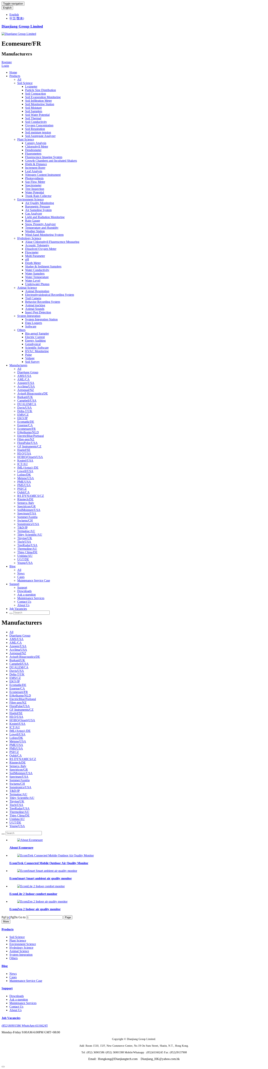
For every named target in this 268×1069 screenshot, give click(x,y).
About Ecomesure (21, 847)
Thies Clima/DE (27, 552)
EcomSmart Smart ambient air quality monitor (40, 878)
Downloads (24, 591)
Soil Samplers (33, 111)
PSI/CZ (22, 488)
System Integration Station (41, 319)
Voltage (30, 358)
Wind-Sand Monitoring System (44, 234)
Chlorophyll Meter (36, 146)
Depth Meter (33, 263)
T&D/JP (22, 527)
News (21, 573)
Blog (12, 566)
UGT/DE (23, 559)
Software (30, 326)
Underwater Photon (37, 284)
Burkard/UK (25, 397)
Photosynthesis (34, 178)
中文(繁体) (16, 18)
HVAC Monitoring (37, 351)
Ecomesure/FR (26, 428)
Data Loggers (33, 323)
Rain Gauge (32, 220)
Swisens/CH (25, 520)
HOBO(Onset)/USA (30, 457)
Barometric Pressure (37, 206)
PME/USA (24, 481)
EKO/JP (22, 418)
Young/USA (25, 562)
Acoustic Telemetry (37, 245)
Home (13, 72)
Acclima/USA (26, 386)
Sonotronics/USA (28, 524)
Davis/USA (24, 407)
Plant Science (25, 139)
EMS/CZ (23, 414)
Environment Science (30, 199)
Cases (21, 577)
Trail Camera (33, 298)
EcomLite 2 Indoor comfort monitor (33, 894)
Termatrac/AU (26, 531)
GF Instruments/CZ (29, 446)
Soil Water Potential (37, 114)
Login (5, 65)
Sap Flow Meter (35, 181)
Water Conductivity (37, 270)
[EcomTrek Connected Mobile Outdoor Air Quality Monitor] (55, 855)
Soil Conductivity (36, 121)
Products (14, 76)
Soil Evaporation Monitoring (43, 97)
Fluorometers (33, 153)
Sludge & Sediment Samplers (43, 266)
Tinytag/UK (24, 538)
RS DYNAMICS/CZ (30, 495)
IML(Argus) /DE (27, 467)
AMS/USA (24, 376)
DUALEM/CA (26, 404)
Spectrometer (33, 185)
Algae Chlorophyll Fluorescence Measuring (52, 241)
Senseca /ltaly (25, 503)
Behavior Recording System (42, 301)
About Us (23, 605)
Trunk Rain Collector (38, 196)
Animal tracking (35, 305)
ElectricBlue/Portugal (30, 435)
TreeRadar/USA (27, 545)
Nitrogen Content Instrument (43, 174)
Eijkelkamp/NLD (28, 432)
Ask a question (26, 594)
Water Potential (34, 192)
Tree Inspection (34, 189)
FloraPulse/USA (27, 443)
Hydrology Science (29, 238)
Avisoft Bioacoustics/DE (32, 393)
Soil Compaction (35, 93)
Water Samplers (35, 273)
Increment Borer (35, 167)
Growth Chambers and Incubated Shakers (51, 160)
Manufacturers (18, 365)
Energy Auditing (35, 340)
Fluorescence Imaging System (43, 157)
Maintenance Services (30, 598)
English (7, 7)
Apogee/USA (25, 383)
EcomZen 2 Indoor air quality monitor (35, 909)
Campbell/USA (26, 400)
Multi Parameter (35, 256)
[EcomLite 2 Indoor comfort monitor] (41, 886)
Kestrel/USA (25, 460)
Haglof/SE (23, 450)
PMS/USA (24, 485)
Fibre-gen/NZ (25, 439)
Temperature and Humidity (41, 227)
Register (7, 62)
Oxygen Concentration (39, 125)
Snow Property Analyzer (40, 224)
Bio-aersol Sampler (37, 333)
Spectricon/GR (26, 506)
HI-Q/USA (24, 453)
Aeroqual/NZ (25, 390)
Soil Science (25, 83)
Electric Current (35, 337)
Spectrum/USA (26, 513)
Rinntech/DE (25, 499)
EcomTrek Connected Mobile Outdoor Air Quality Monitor (48, 863)
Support (14, 584)
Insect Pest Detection (38, 312)
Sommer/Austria (27, 517)
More (6, 921)
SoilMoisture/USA (28, 510)
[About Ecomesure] (30, 840)
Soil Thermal (33, 118)
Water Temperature (37, 277)
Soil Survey (32, 361)
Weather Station (35, 231)
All (19, 79)
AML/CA (23, 379)
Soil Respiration (35, 129)
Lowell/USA (25, 471)
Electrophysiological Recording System (49, 294)
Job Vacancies (18, 608)
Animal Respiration (37, 291)
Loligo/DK (24, 474)
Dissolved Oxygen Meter (40, 248)
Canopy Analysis (35, 143)
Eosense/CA (25, 425)
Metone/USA (25, 478)
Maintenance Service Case (33, 580)
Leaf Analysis (33, 171)
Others (21, 330)
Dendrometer (33, 150)
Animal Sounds (34, 308)
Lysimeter (31, 86)
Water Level (32, 280)
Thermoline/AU (27, 548)
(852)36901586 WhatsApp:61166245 (25, 1025)
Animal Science (27, 287)
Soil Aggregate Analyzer (40, 136)
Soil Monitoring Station (39, 104)
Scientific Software (37, 347)
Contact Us (24, 601)
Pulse (28, 354)
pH (27, 259)
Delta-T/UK (24, 411)
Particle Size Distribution (40, 90)
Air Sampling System (38, 210)
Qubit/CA (23, 492)
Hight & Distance (36, 164)
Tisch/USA (24, 541)
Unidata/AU (25, 555)
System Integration (28, 316)
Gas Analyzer (33, 213)
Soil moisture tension (38, 132)
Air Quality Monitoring (39, 203)
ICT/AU (22, 464)
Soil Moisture (33, 107)
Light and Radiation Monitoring (45, 217)
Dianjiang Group (27, 372)
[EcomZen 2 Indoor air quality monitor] (42, 901)
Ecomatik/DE (25, 421)
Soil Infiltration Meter (38, 100)
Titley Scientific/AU (29, 534)
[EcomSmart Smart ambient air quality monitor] (47, 870)
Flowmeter (31, 252)
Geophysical (33, 344)
